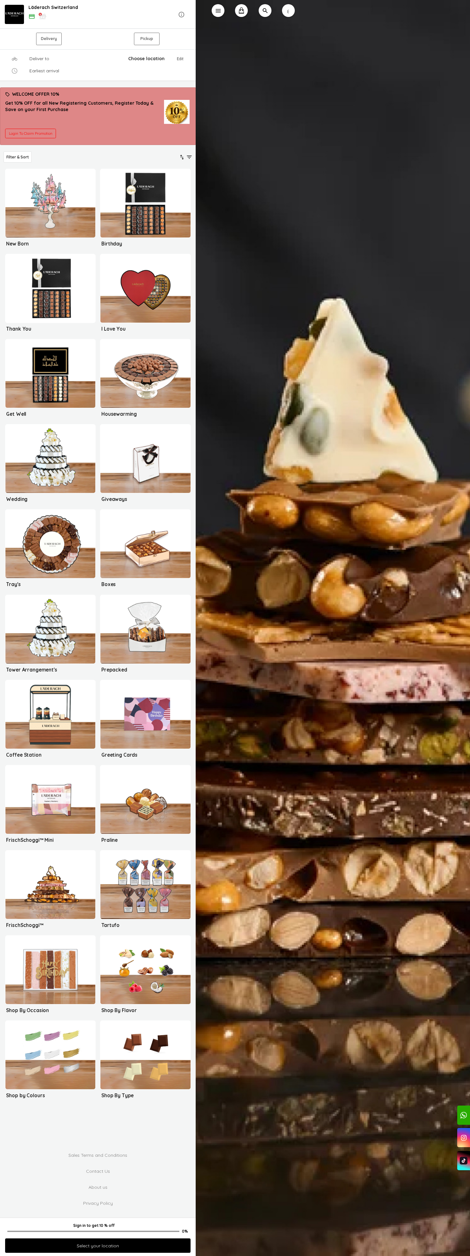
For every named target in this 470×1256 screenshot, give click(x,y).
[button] (98, 14)
